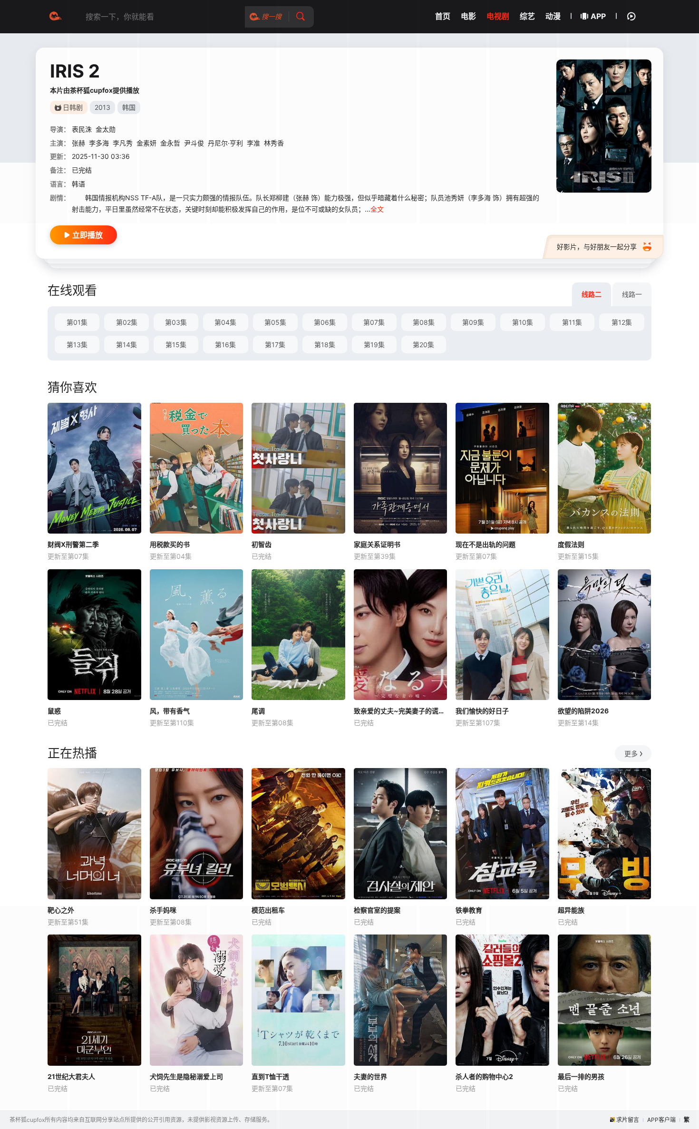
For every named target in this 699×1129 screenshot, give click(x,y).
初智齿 (262, 544)
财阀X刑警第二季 (73, 544)
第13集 (77, 345)
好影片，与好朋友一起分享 (597, 247)
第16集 (225, 345)
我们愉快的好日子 (482, 711)
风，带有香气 (170, 711)
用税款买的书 (170, 544)
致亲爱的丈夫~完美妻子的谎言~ (400, 711)
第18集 (324, 345)
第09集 (473, 322)
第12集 (622, 322)
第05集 (275, 322)
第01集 (77, 322)
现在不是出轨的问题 (485, 544)
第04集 (225, 322)
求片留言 (627, 1119)
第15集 (175, 345)
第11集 (572, 322)
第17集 (275, 345)
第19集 (374, 345)
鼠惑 (54, 711)
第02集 (126, 322)
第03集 (176, 322)
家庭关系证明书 (377, 544)
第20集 (423, 345)
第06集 (325, 322)
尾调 (258, 711)
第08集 (424, 322)
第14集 (126, 345)
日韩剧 (73, 107)
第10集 (522, 322)
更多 (631, 753)
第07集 (374, 322)
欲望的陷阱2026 (583, 711)
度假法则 (571, 544)
